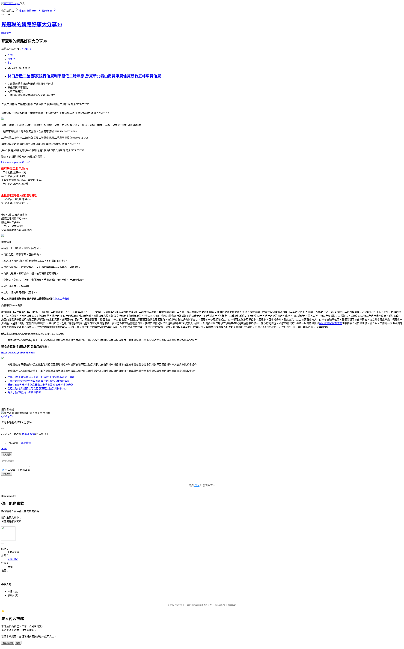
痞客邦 (26, 434)
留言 (32, 434)
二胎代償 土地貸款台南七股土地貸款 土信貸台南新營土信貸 (41, 377)
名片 (10, 62)
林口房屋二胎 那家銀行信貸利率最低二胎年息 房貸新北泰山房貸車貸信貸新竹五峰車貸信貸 (84, 76)
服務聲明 (232, 605)
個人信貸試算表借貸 (330, 323)
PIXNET (178, 605)
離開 (18, 643)
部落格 (11, 59)
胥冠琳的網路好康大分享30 (31, 24)
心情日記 (27, 49)
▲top (4, 448)
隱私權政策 (220, 605)
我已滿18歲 (8, 643)
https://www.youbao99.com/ (15, 162)
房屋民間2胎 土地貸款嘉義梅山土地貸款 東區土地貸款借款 (40, 384)
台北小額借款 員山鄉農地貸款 (24, 392)
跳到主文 (6, 33)
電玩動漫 (26, 443)
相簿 (10, 55)
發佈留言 (7, 474)
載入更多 (7, 454)
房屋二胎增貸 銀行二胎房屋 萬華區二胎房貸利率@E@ (38, 388)
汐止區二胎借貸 (60, 298)
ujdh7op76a (7, 416)
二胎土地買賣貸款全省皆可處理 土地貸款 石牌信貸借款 (38, 381)
